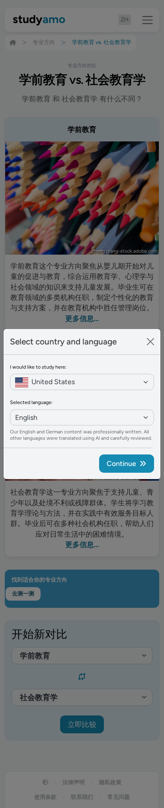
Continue (121, 463)
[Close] (150, 341)
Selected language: (31, 402)
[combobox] (82, 382)
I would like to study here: (38, 367)
